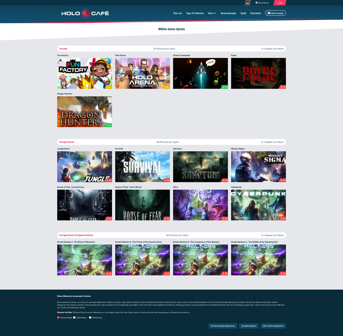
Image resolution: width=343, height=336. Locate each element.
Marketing (97, 317)
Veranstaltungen (228, 13)
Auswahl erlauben (248, 326)
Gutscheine (255, 13)
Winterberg (263, 2)
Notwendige (66, 317)
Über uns (177, 13)
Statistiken (81, 317)
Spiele (243, 13)
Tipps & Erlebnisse (195, 13)
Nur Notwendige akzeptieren (223, 326)
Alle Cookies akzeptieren (273, 326)
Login (280, 2)
